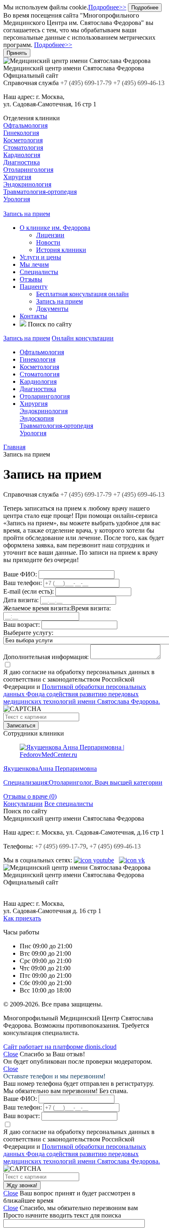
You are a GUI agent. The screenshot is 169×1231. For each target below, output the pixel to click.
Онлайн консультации (83, 338)
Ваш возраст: (21, 624)
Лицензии (50, 235)
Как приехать (22, 918)
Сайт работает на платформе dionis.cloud (59, 1046)
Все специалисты (68, 803)
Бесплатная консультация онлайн (82, 293)
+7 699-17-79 (86, 494)
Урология (16, 199)
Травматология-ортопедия (40, 191)
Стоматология (23, 147)
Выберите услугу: (28, 632)
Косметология (23, 140)
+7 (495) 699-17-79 (60, 846)
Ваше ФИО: (20, 574)
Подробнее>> (107, 7)
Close (10, 1054)
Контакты (33, 316)
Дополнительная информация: (46, 656)
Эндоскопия (37, 418)
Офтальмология (25, 125)
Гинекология (21, 132)
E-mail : (28, 591)
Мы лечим (34, 264)
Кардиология (21, 154)
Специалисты (39, 271)
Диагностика (21, 162)
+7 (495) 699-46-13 (138, 494)
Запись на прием (26, 213)
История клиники (61, 249)
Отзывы (31, 279)
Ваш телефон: (22, 582)
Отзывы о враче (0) (30, 796)
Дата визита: (21, 599)
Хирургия (17, 176)
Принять (17, 53)
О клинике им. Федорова (55, 227)
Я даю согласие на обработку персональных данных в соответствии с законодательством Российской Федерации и (81, 686)
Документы (52, 308)
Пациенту (34, 286)
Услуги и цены (40, 257)
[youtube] (94, 860)
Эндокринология (27, 184)
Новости (48, 242)
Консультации (23, 803)
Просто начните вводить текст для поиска (62, 1215)
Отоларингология (28, 169)
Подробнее (144, 8)
